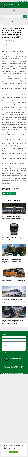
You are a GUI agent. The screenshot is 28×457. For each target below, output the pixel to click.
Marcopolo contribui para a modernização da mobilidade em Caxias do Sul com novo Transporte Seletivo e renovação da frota (13, 218)
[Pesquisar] (25, 16)
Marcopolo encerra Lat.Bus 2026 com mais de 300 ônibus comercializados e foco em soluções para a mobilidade (13, 321)
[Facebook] (19, 1)
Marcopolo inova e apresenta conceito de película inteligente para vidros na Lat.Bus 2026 (13, 239)
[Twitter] (22, 1)
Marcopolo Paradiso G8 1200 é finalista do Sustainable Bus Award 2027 (13, 281)
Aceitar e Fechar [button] (13, 452)
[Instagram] (24, 1)
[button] (14, 10)
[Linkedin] (27, 1)
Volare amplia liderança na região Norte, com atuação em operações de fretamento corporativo (13, 301)
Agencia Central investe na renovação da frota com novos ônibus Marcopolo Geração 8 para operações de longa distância (13, 260)
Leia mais (5, 452)
